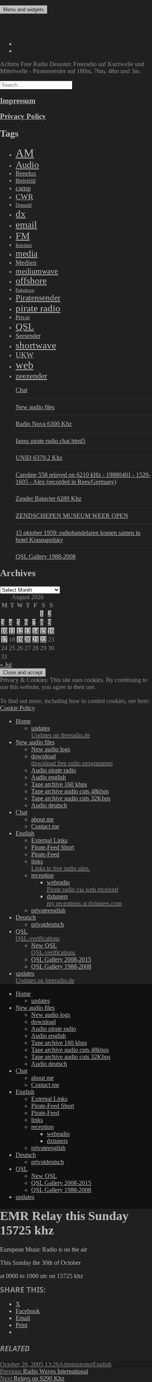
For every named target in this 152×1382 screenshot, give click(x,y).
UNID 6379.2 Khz (39, 457)
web (25, 365)
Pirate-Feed (45, 854)
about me (42, 819)
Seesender (28, 335)
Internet (24, 245)
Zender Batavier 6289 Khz (48, 498)
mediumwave (37, 271)
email (26, 224)
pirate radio (38, 308)
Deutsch (26, 917)
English (25, 833)
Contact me (45, 826)
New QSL (53, 949)
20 (28, 639)
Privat (23, 317)
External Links (49, 840)
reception (42, 875)
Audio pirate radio (53, 770)
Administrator (76, 1364)
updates (60, 731)
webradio (82, 886)
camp (23, 188)
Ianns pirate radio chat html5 (50, 441)
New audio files (35, 407)
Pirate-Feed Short (52, 847)
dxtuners (84, 900)
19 (20, 639)
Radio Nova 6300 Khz (44, 423)
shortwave (36, 345)
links (60, 865)
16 (51, 631)
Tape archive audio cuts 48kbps (70, 791)
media (26, 253)
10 (4, 631)
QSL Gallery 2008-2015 (61, 959)
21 (35, 639)
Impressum (17, 101)
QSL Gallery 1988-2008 (46, 556)
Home (23, 721)
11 (12, 631)
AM (25, 153)
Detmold (24, 205)
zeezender (31, 375)
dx (21, 213)
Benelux (26, 173)
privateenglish (48, 910)
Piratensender (38, 297)
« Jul (6, 664)
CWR (24, 196)
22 (43, 639)
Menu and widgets (23, 9)
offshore (31, 281)
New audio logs (50, 749)
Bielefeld (25, 181)
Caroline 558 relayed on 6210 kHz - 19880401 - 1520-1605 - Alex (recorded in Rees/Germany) (83, 478)
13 (28, 631)
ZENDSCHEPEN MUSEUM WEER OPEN (72, 515)
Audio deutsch (49, 805)
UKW (25, 355)
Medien (26, 262)
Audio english (48, 777)
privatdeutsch (47, 924)
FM (23, 235)
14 (35, 631)
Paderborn (25, 290)
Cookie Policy (17, 708)
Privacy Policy (23, 116)
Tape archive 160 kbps (59, 784)
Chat (21, 390)
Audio (27, 165)
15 (43, 631)
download (72, 760)
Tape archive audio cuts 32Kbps (70, 798)
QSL (25, 326)
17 (4, 639)
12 (20, 631)
